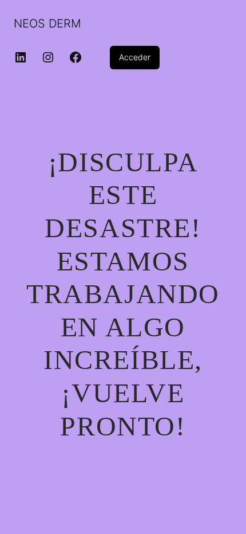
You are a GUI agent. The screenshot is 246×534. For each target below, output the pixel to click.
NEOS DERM (47, 23)
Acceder (134, 57)
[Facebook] (75, 57)
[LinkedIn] (20, 57)
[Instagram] (48, 57)
